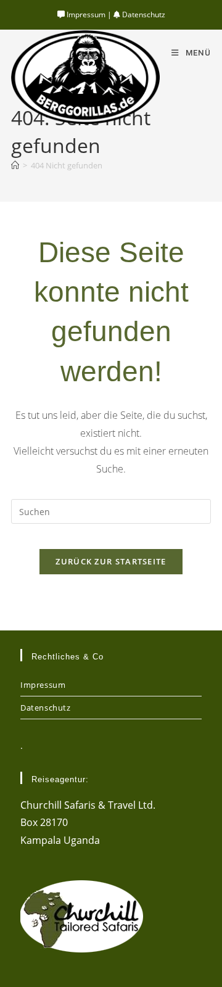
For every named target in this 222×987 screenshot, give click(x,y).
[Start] (15, 165)
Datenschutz (142, 14)
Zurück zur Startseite (111, 561)
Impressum (85, 14)
